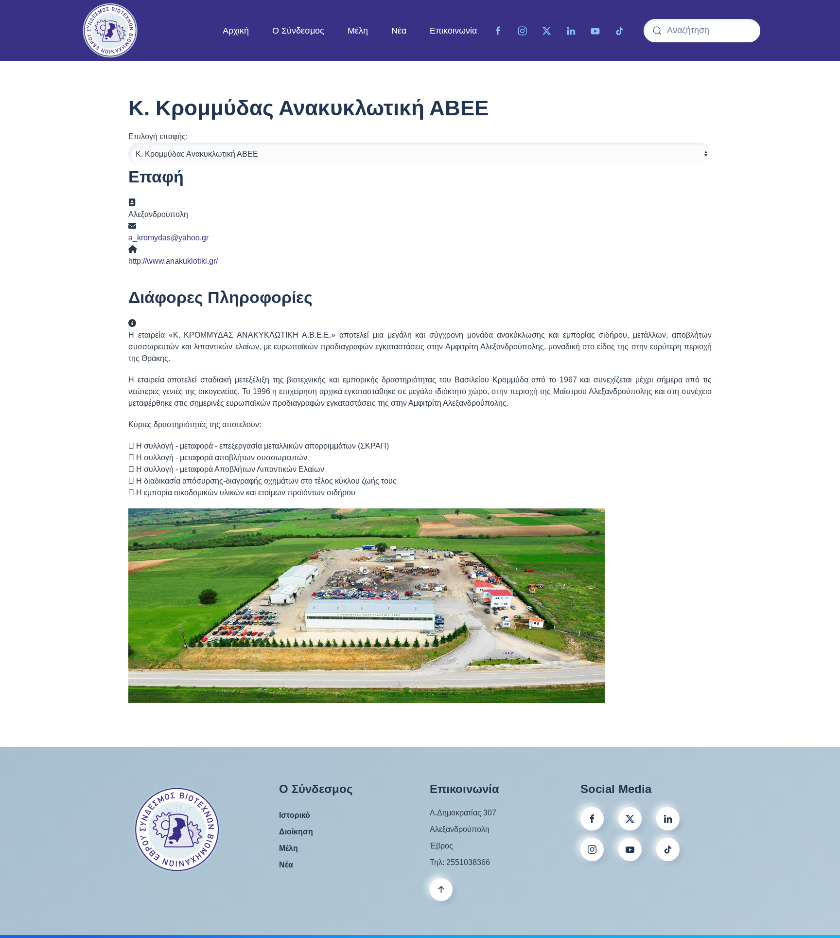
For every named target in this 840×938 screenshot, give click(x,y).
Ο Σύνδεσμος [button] (298, 30)
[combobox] (702, 30)
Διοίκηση (296, 832)
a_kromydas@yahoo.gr (168, 238)
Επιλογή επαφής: (158, 136)
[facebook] (592, 818)
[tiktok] (620, 30)
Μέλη (358, 30)
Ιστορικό (294, 815)
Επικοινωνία (453, 30)
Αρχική (236, 30)
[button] (441, 889)
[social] (630, 818)
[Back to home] (110, 30)
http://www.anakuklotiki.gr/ (173, 261)
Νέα (398, 30)
